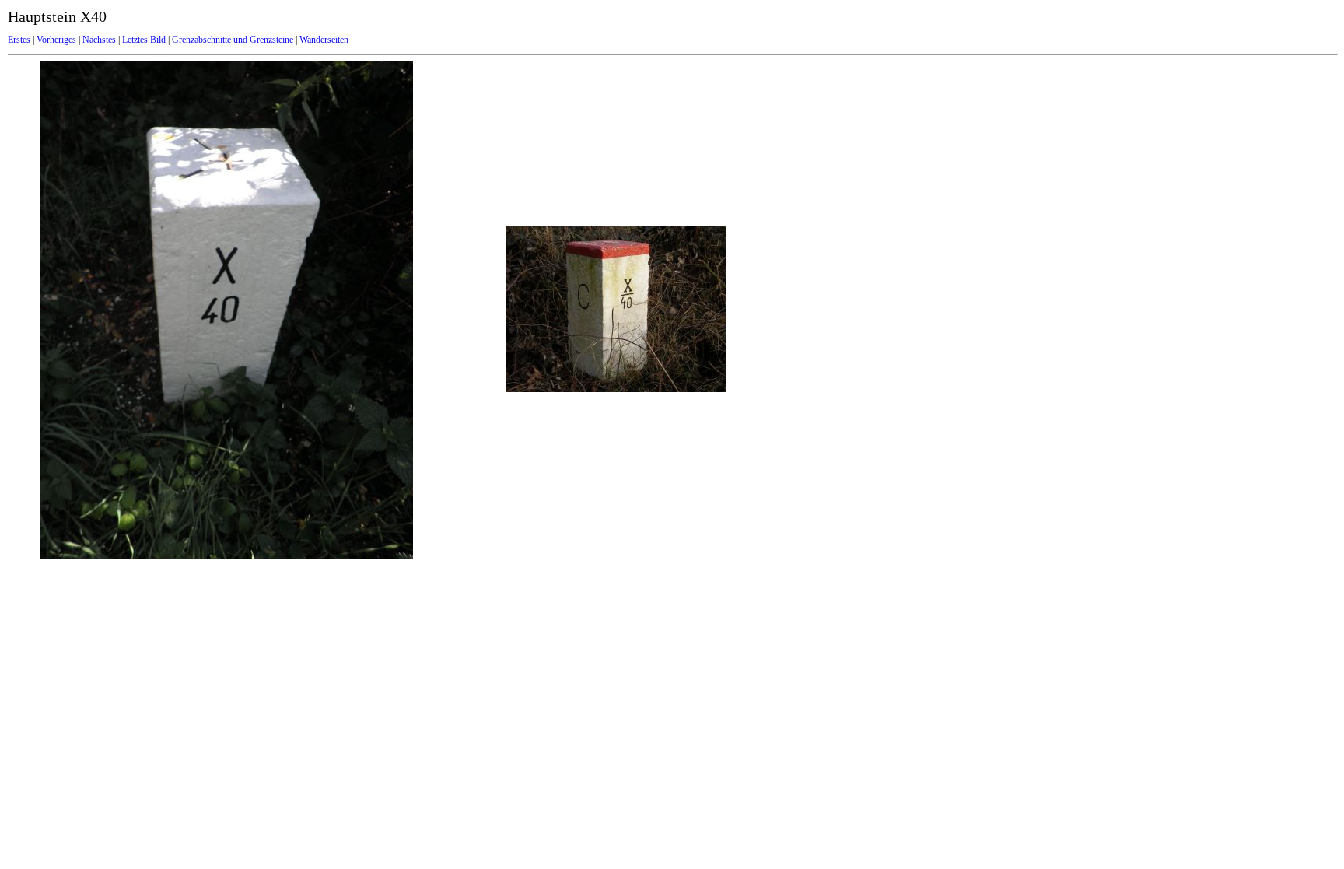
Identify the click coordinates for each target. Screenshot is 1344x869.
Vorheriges (56, 39)
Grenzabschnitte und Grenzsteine (232, 39)
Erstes (19, 39)
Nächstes (99, 39)
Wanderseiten (323, 39)
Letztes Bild (144, 39)
